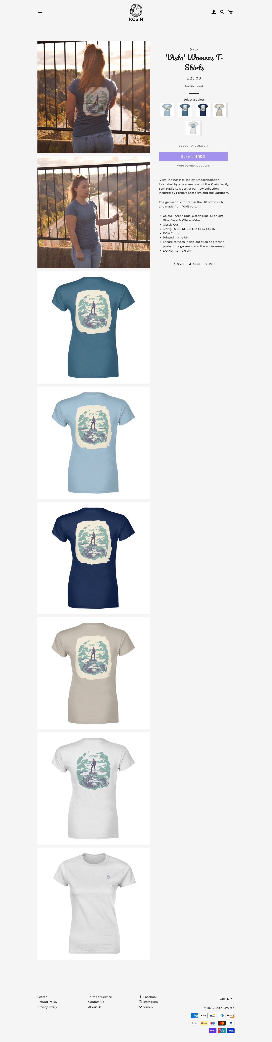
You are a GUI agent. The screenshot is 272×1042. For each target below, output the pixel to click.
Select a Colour (194, 99)
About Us (94, 1007)
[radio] (167, 110)
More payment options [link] (193, 165)
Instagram (150, 1002)
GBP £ (224, 998)
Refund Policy (47, 1002)
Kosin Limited (225, 1008)
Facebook (150, 997)
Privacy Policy (47, 1007)
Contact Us (96, 1002)
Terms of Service (100, 997)
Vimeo (148, 1007)
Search (42, 997)
